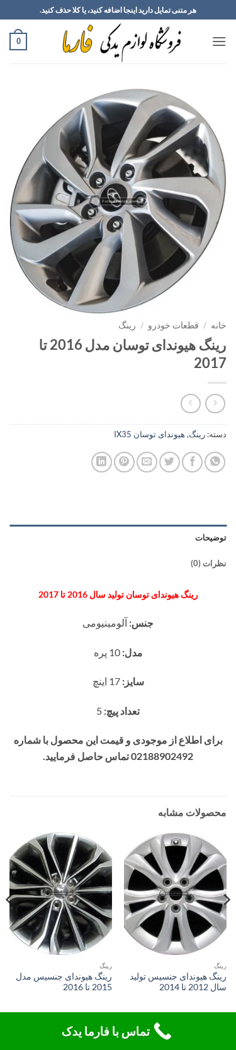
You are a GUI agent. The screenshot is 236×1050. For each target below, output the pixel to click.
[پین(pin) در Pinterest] (124, 462)
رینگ (127, 325)
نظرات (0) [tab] (209, 563)
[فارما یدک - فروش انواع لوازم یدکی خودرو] (119, 41)
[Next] (10, 925)
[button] (219, 41)
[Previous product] (190, 403)
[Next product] (215, 403)
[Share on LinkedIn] (101, 462)
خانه (219, 325)
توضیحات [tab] (211, 537)
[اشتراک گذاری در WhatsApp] (215, 462)
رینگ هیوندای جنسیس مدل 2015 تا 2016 (64, 982)
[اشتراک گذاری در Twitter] (169, 462)
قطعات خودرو (173, 325)
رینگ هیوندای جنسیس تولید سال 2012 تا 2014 (178, 982)
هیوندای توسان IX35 (149, 434)
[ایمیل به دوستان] (147, 462)
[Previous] (225, 925)
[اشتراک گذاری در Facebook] (192, 462)
